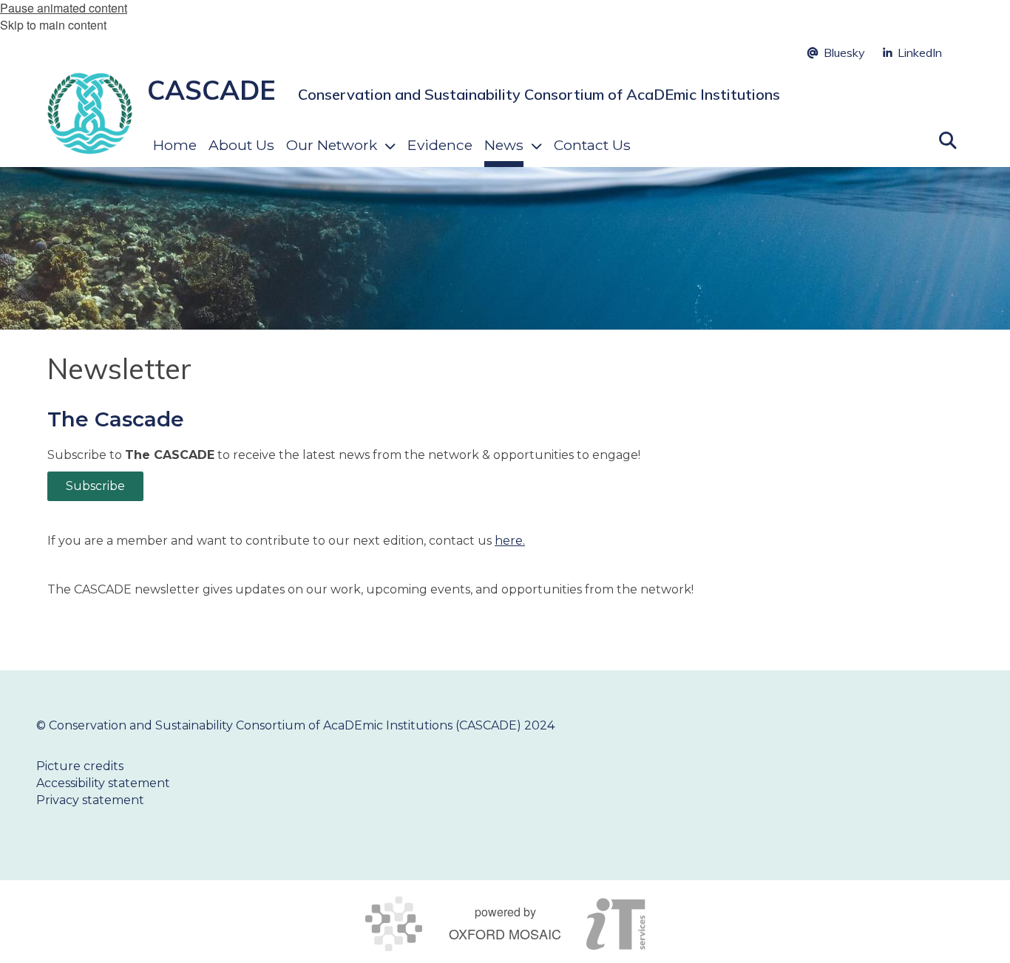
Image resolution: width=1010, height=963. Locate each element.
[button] (948, 139)
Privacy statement (90, 800)
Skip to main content (53, 24)
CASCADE (211, 89)
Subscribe (95, 486)
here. (510, 541)
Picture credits (79, 766)
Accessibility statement (103, 783)
